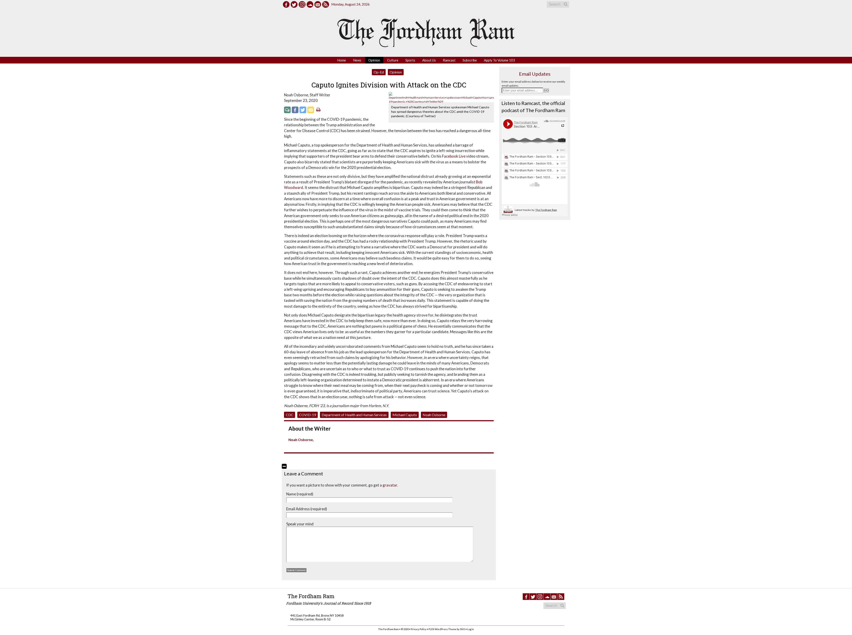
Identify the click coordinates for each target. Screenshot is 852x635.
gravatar (390, 485)
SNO (462, 629)
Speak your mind (300, 524)
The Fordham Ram (311, 596)
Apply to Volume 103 (499, 60)
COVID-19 (307, 415)
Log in (470, 629)
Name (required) (299, 494)
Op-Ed (379, 72)
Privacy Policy (418, 629)
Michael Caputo (404, 415)
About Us (429, 60)
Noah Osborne (434, 415)
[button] (284, 466)
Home (341, 60)
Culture (392, 60)
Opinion (374, 60)
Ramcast (449, 60)
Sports (410, 60)
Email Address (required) (306, 508)
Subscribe (470, 60)
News (357, 60)
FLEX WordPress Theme (442, 629)
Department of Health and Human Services (354, 415)
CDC (289, 415)
